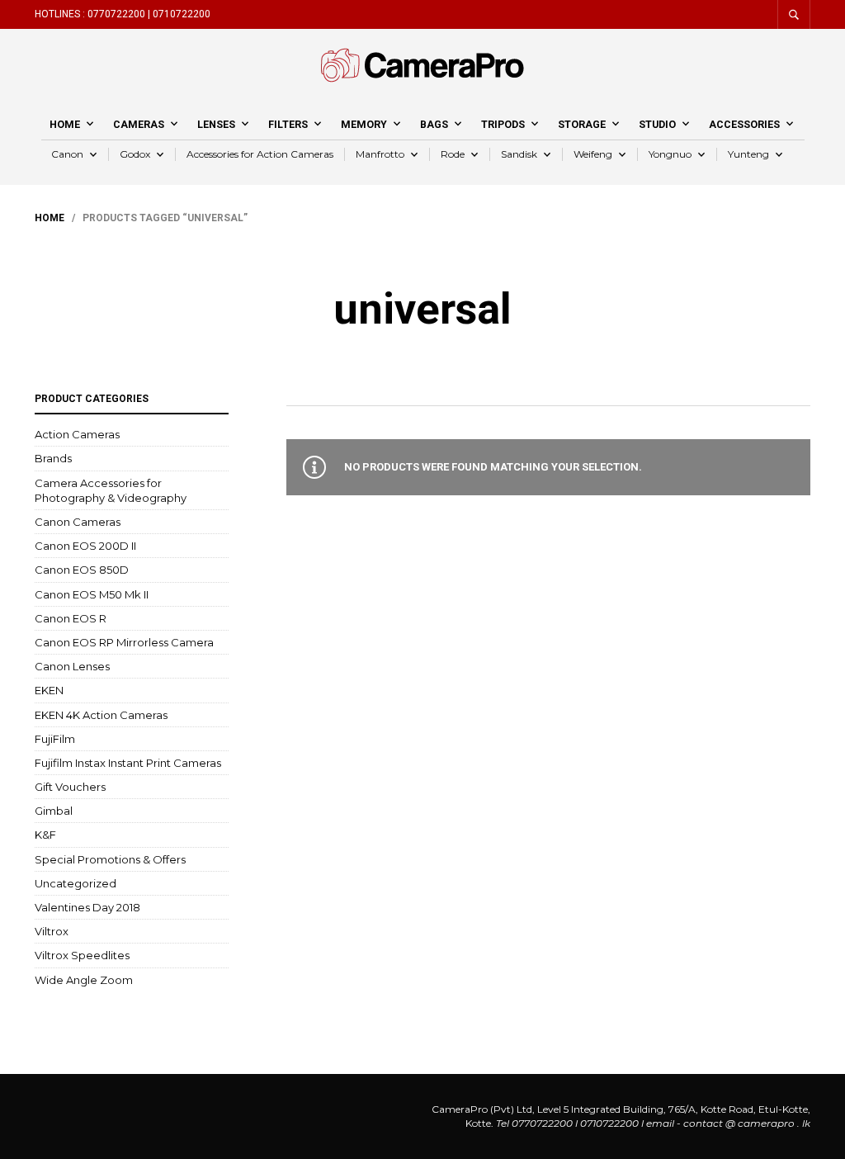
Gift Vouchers (70, 786)
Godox (135, 154)
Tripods (503, 124)
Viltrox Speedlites (82, 955)
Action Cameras (77, 434)
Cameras (138, 124)
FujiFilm (55, 738)
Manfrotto (380, 154)
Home (65, 124)
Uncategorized (75, 883)
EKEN (49, 690)
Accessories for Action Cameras (259, 154)
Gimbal (54, 810)
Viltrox (51, 931)
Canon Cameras (77, 521)
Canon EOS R (70, 618)
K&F (45, 834)
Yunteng (748, 154)
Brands (53, 458)
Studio (657, 124)
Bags (434, 124)
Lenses (216, 124)
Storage (582, 124)
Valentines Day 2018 (87, 907)
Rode (453, 154)
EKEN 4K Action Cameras (101, 714)
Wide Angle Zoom (84, 979)
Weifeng (593, 154)
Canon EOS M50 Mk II (92, 594)
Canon (67, 154)
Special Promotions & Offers (110, 859)
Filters (288, 124)
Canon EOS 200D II (85, 545)
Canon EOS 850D (82, 569)
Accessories (744, 124)
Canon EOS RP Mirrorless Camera (124, 642)
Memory (364, 124)
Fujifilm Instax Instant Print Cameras (128, 762)
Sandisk (519, 154)
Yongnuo (670, 154)
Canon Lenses (72, 666)
